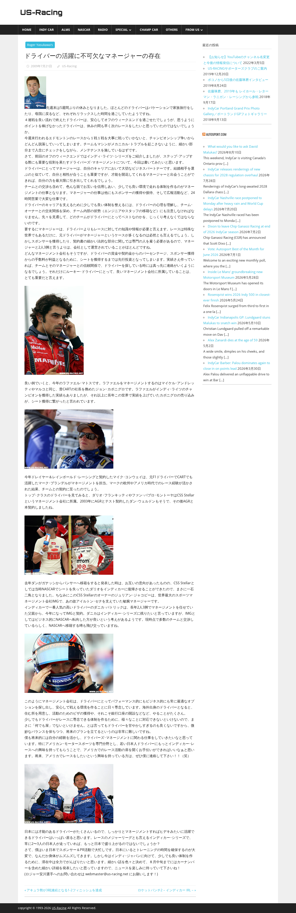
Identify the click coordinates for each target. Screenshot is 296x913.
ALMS (66, 30)
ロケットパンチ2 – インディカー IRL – (166, 890)
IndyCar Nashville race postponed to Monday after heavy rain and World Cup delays (233, 203)
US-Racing (41, 12)
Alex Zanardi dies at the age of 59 (233, 340)
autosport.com (216, 134)
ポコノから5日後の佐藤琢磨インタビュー (238, 79)
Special (121, 30)
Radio (103, 30)
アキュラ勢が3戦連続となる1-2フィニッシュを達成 (64, 890)
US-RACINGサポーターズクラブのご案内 (237, 68)
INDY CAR (46, 30)
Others (172, 30)
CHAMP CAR (149, 30)
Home (26, 30)
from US (192, 30)
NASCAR (84, 30)
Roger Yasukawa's (40, 45)
